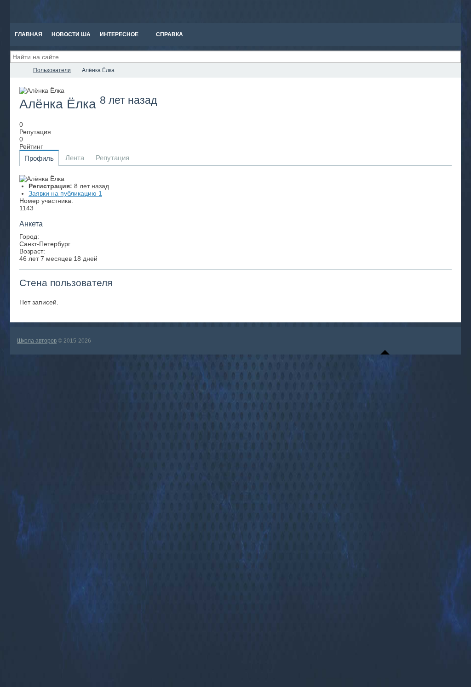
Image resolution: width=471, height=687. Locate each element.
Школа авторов (37, 341)
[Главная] (18, 70)
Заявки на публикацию (65, 193)
